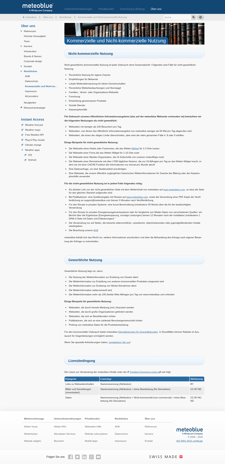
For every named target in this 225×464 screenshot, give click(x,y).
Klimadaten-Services (64, 433)
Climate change (33, 145)
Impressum (31, 91)
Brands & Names (33, 56)
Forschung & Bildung (132, 9)
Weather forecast (34, 125)
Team (27, 41)
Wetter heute (31, 426)
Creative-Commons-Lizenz (144, 372)
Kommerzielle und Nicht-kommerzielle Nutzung (51, 86)
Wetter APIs (60, 426)
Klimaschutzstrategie (34, 107)
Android (32, 160)
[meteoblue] (38, 5)
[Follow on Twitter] (77, 456)
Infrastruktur (30, 51)
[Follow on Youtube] (98, 456)
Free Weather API (34, 135)
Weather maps (32, 129)
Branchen (59, 441)
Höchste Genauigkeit (35, 36)
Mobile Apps (91, 441)
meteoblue (30, 17)
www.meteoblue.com (174, 189)
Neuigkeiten (30, 102)
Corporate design (33, 61)
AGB (27, 76)
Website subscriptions (96, 433)
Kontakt (28, 66)
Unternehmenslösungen (78, 9)
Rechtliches (65, 17)
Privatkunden (106, 9)
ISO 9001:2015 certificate (189, 441)
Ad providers (31, 96)
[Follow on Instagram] (91, 456)
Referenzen (30, 31)
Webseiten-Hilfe (93, 426)
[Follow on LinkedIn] (84, 456)
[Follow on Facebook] (70, 456)
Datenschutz (31, 81)
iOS (30, 155)
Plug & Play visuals (35, 140)
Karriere (28, 46)
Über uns (156, 9)
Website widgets (32, 441)
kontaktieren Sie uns (119, 342)
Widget (135, 148)
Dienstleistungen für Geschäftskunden (138, 332)
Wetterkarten (31, 433)
